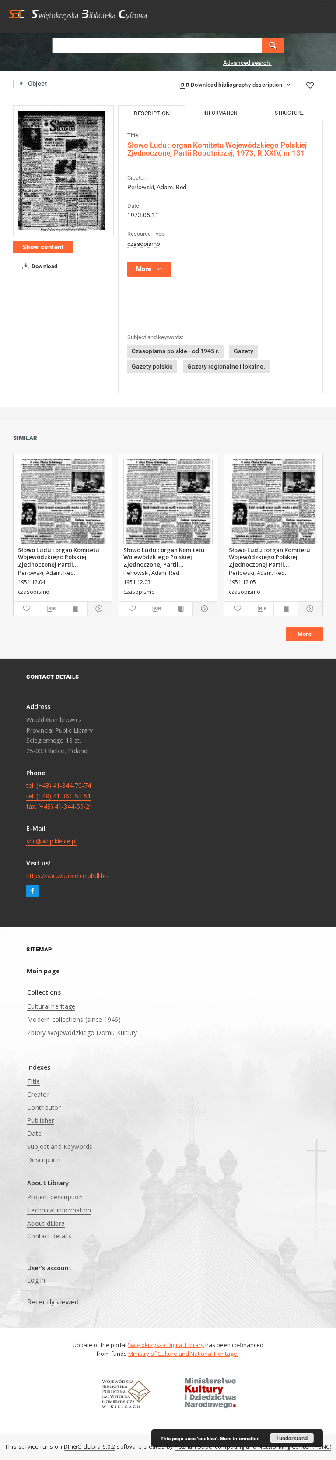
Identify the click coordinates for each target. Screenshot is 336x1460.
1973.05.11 (143, 215)
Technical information (59, 1210)
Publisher (40, 1120)
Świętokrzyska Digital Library (166, 1345)
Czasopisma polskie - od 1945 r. (175, 350)
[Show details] (98, 609)
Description (44, 1159)
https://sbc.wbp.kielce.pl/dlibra (68, 876)
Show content (43, 247)
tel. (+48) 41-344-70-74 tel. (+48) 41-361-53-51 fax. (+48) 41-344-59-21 (59, 796)
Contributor (44, 1107)
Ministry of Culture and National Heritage (183, 1353)
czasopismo (143, 243)
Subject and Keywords (59, 1146)
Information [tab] (220, 113)
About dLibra (46, 1223)
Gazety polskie (152, 366)
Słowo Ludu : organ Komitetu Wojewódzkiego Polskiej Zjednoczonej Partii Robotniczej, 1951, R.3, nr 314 (270, 557)
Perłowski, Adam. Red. (157, 187)
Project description (55, 1197)
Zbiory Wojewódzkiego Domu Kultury (82, 1032)
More (305, 634)
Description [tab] (152, 113)
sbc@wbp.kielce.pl (51, 841)
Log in (36, 1280)
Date (34, 1133)
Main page (43, 971)
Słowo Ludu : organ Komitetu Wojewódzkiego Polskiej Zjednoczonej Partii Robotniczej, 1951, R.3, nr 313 (59, 557)
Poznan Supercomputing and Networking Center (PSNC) (253, 1446)
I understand (292, 1438)
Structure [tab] (289, 113)
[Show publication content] (75, 609)
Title (33, 1081)
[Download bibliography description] (50, 609)
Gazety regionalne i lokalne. (226, 366)
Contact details (49, 1236)
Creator (38, 1094)
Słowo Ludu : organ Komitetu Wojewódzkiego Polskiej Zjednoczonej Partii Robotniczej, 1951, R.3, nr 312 (164, 557)
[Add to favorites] (309, 85)
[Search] (273, 45)
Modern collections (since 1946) (74, 1019)
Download (44, 266)
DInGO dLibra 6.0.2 (90, 1446)
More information (240, 1438)
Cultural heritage (51, 1006)
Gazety (243, 350)
